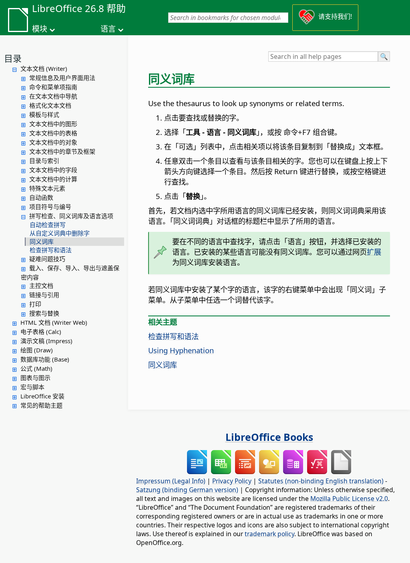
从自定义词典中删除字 (60, 233)
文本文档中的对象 (53, 142)
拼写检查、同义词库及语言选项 (71, 216)
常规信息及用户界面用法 (62, 78)
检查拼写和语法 (51, 250)
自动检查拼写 (48, 225)
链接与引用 (44, 295)
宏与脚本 (32, 387)
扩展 (374, 252)
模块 (39, 29)
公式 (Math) (36, 368)
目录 (13, 58)
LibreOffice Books (269, 437)
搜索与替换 (44, 313)
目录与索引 (44, 161)
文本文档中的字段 (53, 170)
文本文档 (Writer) (43, 68)
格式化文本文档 (50, 105)
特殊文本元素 (47, 188)
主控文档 (41, 286)
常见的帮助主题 (41, 405)
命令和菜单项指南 (53, 87)
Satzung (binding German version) (187, 489)
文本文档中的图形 (53, 124)
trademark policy (269, 533)
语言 (108, 29)
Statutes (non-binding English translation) (321, 481)
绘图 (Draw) (36, 350)
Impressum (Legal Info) (170, 481)
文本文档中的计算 (53, 179)
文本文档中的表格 (53, 133)
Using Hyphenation (181, 350)
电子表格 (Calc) (40, 332)
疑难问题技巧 (47, 259)
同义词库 (42, 241)
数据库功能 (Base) (44, 359)
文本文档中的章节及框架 (62, 151)
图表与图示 (35, 378)
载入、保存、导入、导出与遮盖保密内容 (70, 272)
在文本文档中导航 (53, 96)
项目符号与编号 (50, 207)
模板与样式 (44, 115)
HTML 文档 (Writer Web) (53, 322)
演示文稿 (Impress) (46, 341)
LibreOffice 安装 (42, 396)
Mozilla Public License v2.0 (349, 498)
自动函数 (41, 197)
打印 (35, 304)
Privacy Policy (231, 481)
